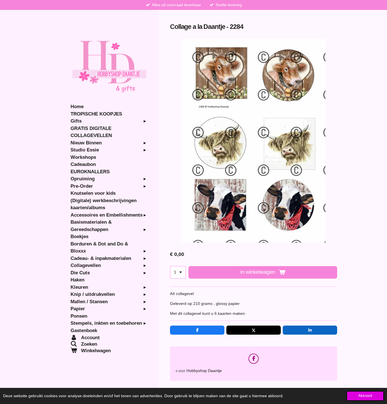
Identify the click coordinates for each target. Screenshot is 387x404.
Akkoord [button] (365, 396)
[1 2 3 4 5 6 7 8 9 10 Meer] (178, 272)
